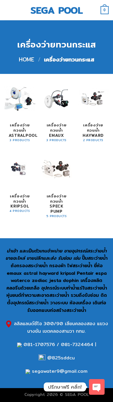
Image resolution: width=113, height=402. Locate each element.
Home (26, 59)
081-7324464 (77, 344)
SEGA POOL (56, 10)
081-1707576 (39, 344)
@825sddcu (60, 357)
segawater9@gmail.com (59, 371)
